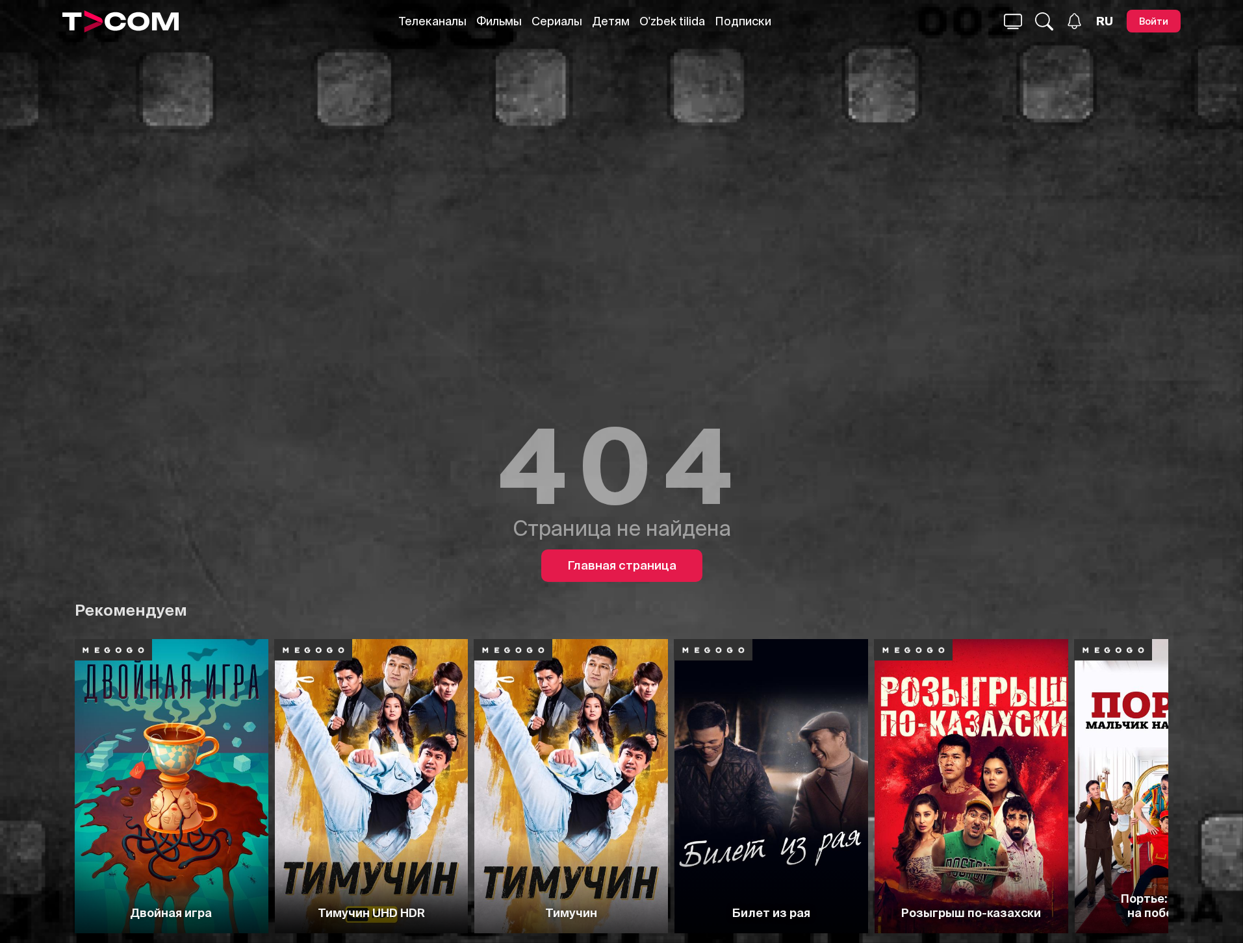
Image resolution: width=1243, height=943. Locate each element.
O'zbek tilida (672, 21)
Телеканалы (433, 21)
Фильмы (499, 21)
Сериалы (557, 21)
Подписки (743, 21)
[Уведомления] (1074, 21)
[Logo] (120, 21)
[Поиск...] (1013, 21)
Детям (611, 21)
